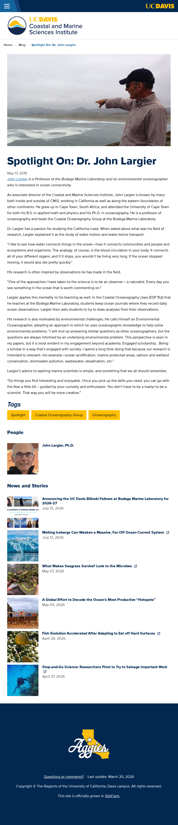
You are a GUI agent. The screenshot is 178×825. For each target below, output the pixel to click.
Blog (22, 44)
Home (8, 44)
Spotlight (18, 415)
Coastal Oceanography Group (59, 415)
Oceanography (104, 415)
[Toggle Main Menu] (7, 6)
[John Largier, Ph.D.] (22, 458)
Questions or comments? (64, 776)
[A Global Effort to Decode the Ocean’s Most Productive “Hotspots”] (22, 612)
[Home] (45, 25)
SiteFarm (112, 796)
